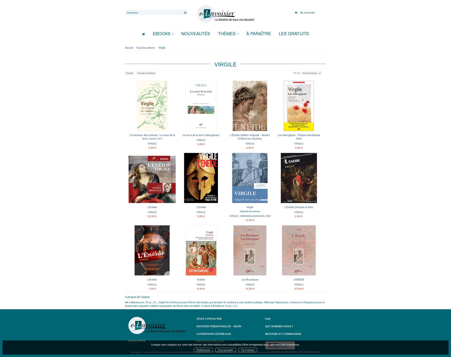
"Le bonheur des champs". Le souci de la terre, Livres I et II (152, 136)
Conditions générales (213, 334)
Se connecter (307, 12)
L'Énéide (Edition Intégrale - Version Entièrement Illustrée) (250, 136)
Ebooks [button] (162, 33)
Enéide (201, 279)
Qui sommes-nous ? (279, 326)
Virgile (152, 143)
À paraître (258, 33)
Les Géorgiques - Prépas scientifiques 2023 (299, 136)
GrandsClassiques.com (255, 216)
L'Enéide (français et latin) (298, 207)
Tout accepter (225, 350)
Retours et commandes (283, 334)
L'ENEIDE (298, 279)
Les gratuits (294, 33)
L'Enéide (201, 207)
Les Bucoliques (250, 279)
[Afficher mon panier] (296, 12)
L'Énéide (152, 207)
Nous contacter (209, 318)
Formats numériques (146, 73)
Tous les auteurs (145, 47)
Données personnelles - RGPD (218, 326)
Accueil (129, 47)
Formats (129, 73)
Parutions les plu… (311, 73)
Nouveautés (195, 33)
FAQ (267, 318)
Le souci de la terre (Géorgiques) (201, 135)
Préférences (203, 350)
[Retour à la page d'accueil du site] (225, 14)
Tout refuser (248, 350)
